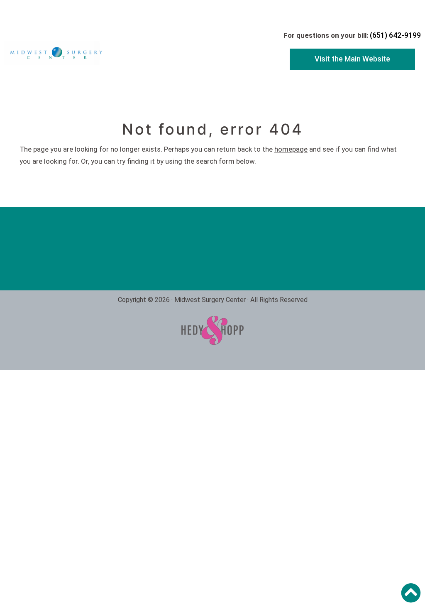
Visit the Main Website (352, 58)
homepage (291, 149)
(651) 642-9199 (395, 35)
